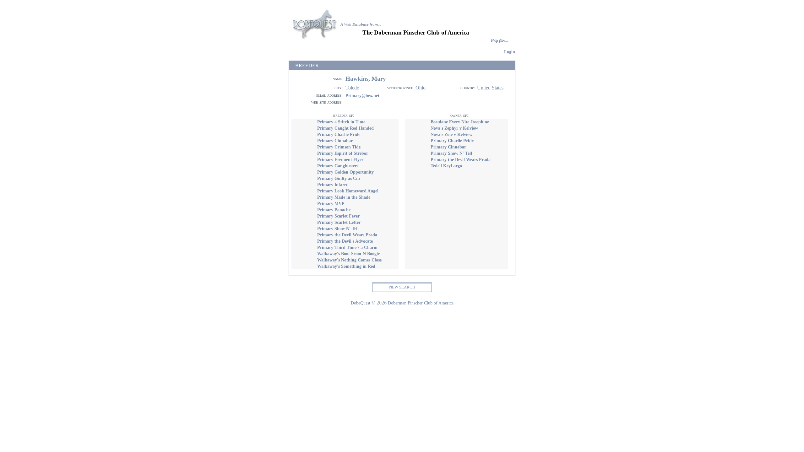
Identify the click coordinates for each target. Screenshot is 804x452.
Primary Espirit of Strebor (342, 153)
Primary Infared (333, 184)
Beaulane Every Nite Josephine (460, 121)
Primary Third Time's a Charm (347, 247)
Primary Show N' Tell (338, 228)
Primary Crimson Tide (339, 146)
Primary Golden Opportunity (345, 172)
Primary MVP (331, 203)
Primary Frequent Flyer (340, 159)
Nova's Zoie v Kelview (451, 134)
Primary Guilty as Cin (338, 178)
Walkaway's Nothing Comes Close (349, 259)
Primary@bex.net (362, 95)
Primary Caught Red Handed (345, 128)
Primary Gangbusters (337, 165)
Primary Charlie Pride (338, 134)
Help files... (499, 41)
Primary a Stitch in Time (341, 121)
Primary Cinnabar (335, 140)
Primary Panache (333, 209)
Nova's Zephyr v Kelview (454, 128)
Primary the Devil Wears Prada (347, 234)
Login (509, 51)
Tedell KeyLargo (446, 165)
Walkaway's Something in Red (346, 266)
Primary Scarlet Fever (338, 215)
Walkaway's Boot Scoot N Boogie (348, 253)
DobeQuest (360, 302)
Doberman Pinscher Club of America (421, 302)
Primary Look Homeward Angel (347, 190)
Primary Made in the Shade (343, 197)
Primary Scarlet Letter (339, 222)
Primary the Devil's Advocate (345, 241)
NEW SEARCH (402, 287)
